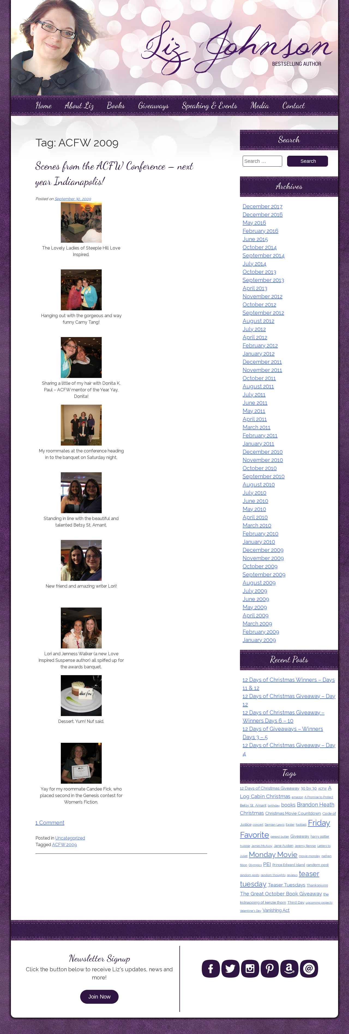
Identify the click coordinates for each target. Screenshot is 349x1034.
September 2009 (264, 574)
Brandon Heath (315, 804)
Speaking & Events (209, 105)
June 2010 (255, 501)
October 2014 (260, 247)
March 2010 (257, 525)
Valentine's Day (250, 910)
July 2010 (254, 492)
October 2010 (260, 468)
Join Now (99, 997)
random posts (249, 875)
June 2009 (256, 599)
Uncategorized (70, 838)
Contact (293, 105)
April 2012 (255, 337)
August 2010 (259, 484)
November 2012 (262, 296)
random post (317, 864)
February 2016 (260, 231)
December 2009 (263, 550)
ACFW (322, 788)
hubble (245, 845)
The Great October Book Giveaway (281, 894)
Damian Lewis (274, 824)
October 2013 (259, 272)
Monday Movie (273, 854)
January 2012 (259, 353)
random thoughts (273, 875)
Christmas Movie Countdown (293, 813)
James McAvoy (261, 845)
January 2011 (258, 443)
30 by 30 (309, 788)
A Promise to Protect (319, 797)
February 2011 (260, 435)
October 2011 (259, 378)
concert (258, 824)
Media (260, 105)
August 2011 (258, 386)
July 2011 (254, 394)
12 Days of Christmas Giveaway (269, 788)
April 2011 (255, 419)
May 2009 (255, 607)
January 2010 (259, 542)
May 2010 (254, 509)
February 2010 (260, 533)
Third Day (295, 902)
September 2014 (264, 255)
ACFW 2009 (64, 844)
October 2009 (260, 566)
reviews (292, 875)
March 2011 (256, 427)
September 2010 (264, 476)
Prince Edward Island (288, 865)
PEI (267, 864)
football (301, 824)
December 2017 (262, 206)
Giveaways (153, 105)
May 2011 (254, 411)
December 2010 (263, 452)
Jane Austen (283, 846)
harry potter (320, 836)
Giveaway (299, 836)
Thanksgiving (317, 885)
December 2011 (262, 362)
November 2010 (263, 460)
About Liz (79, 105)
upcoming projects (319, 902)
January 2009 (259, 640)
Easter (290, 824)
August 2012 (258, 321)
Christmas (252, 813)
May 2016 (254, 223)
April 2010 (255, 517)
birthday (274, 805)
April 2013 (255, 288)
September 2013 (263, 280)
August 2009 (259, 582)
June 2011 (255, 402)
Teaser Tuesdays (286, 885)
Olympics (255, 865)
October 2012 (259, 304)
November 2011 (262, 370)
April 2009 (256, 615)
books (288, 805)
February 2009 (261, 632)
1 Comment (49, 822)
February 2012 (260, 345)
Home (43, 105)
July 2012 (254, 329)
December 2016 (263, 214)
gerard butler (279, 836)
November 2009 (263, 558)
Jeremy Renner (305, 845)
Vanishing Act (276, 910)
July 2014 (254, 263)
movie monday (309, 856)
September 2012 (263, 312)
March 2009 (257, 623)
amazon (297, 797)
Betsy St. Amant (253, 805)
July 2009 (255, 591)
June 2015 (255, 239)
